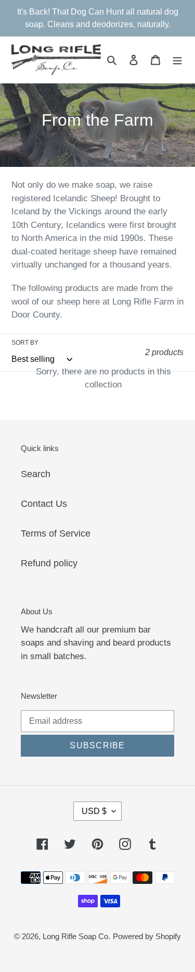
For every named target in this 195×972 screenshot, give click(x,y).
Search (35, 474)
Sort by (24, 342)
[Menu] (177, 59)
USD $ (94, 811)
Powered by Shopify (147, 936)
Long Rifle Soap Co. (76, 936)
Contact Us (44, 504)
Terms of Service (55, 533)
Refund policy (49, 563)
